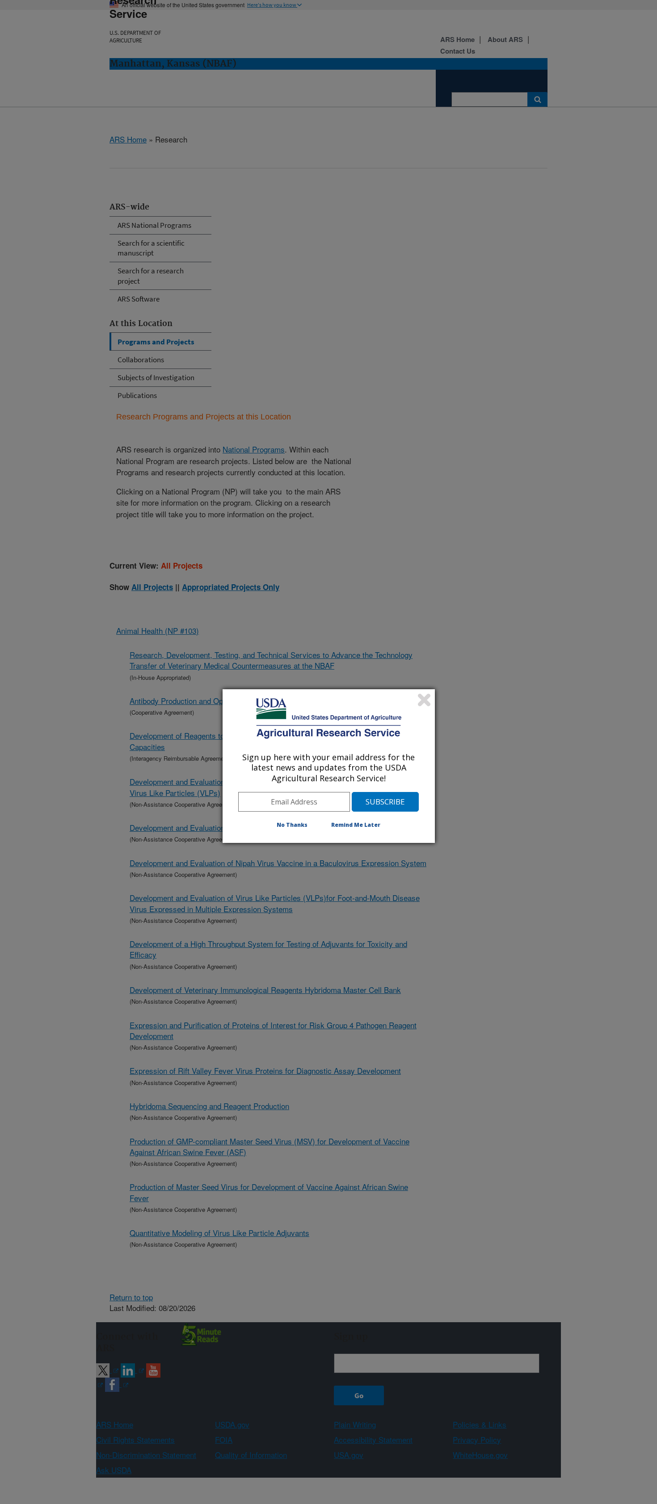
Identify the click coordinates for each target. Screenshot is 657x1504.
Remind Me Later (355, 825)
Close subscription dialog (424, 700)
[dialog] (329, 766)
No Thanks (292, 825)
